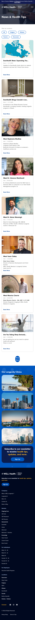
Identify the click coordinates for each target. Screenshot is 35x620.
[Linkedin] (10, 604)
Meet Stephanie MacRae (12, 139)
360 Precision (5, 519)
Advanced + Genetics (7, 532)
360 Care (4, 514)
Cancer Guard (5, 540)
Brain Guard (4, 543)
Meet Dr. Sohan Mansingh (12, 217)
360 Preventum (5, 516)
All (4, 32)
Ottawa (22, 32)
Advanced (4, 530)
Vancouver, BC (7, 388)
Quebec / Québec (6, 599)
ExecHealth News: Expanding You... (15, 61)
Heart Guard (5, 538)
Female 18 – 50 (5, 558)
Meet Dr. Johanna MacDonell (13, 178)
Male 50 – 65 (5, 553)
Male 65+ (4, 555)
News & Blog (5, 504)
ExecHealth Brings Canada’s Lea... (15, 100)
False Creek (4, 580)
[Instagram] (13, 604)
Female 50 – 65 (5, 561)
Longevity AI (4, 496)
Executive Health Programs (8, 570)
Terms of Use (13, 614)
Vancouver (16, 37)
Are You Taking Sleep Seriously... (14, 335)
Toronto (5, 37)
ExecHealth (4, 591)
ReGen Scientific (5, 596)
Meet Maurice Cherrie (11, 295)
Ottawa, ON (7, 424)
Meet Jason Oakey (10, 256)
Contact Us (4, 501)
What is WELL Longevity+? (8, 493)
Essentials (4, 524)
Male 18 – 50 (5, 550)
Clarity (3, 527)
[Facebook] (16, 604)
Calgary (12, 32)
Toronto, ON (7, 441)
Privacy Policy (5, 614)
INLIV (3, 585)
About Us (4, 499)
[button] (7, 55)
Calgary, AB (7, 406)
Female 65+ (4, 563)
